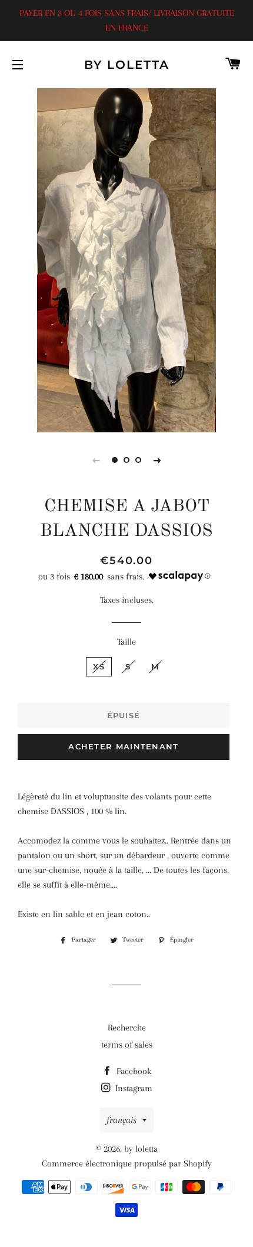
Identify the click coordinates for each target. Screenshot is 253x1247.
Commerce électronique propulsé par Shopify (127, 1163)
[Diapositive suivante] (157, 460)
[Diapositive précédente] (96, 460)
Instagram (132, 1088)
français (121, 1120)
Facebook (132, 1071)
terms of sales (126, 1044)
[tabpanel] (126, 258)
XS (99, 666)
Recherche (127, 1027)
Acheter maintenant (123, 746)
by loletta (126, 65)
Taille (126, 641)
